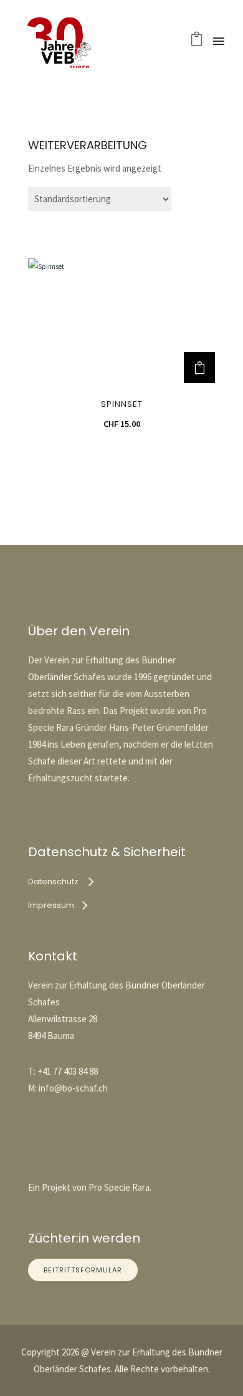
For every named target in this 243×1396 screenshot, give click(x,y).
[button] (199, 367)
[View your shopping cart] (196, 41)
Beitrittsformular (83, 1270)
